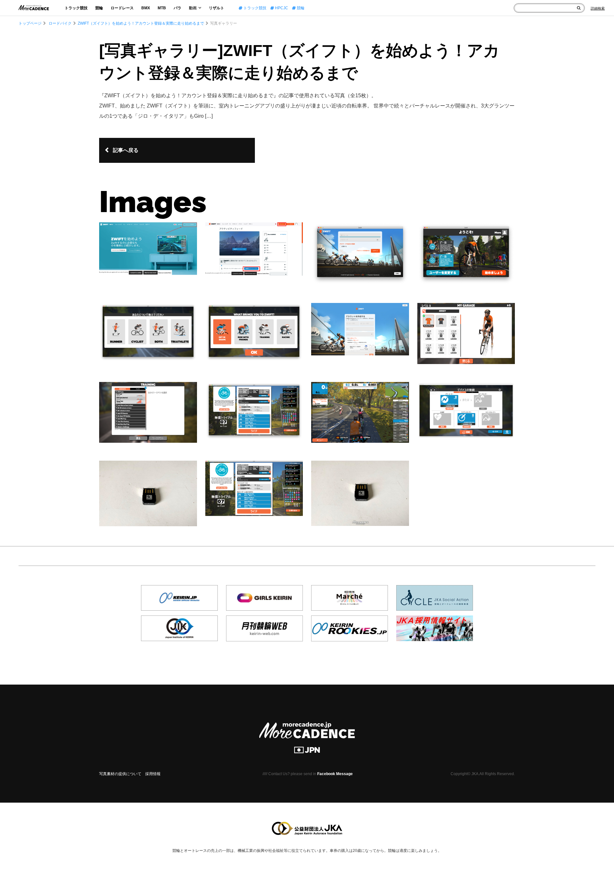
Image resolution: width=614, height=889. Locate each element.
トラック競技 (76, 8)
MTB (162, 8)
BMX (145, 8)
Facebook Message (335, 774)
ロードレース (122, 8)
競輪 (99, 8)
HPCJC (281, 8)
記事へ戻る (125, 150)
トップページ (30, 23)
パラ (177, 8)
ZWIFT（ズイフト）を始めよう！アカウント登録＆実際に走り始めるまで (141, 23)
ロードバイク (60, 23)
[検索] (578, 8)
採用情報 (153, 774)
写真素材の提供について (120, 774)
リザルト (216, 8)
